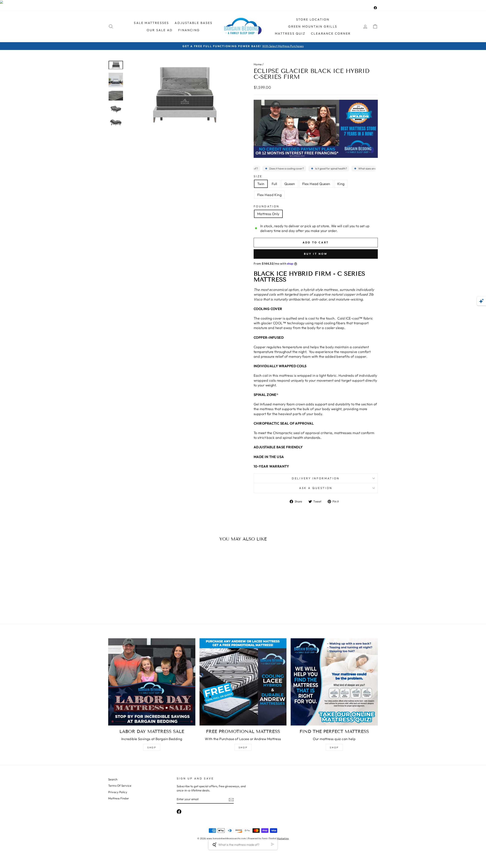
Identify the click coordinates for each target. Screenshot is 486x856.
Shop (243, 747)
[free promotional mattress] (243, 681)
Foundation (266, 206)
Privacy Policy (117, 792)
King (341, 184)
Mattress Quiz (290, 33)
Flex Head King (269, 195)
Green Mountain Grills (312, 26)
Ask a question (315, 488)
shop (151, 747)
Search (113, 779)
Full (274, 184)
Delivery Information (315, 478)
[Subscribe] (231, 799)
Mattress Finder (118, 798)
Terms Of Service (119, 785)
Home (258, 64)
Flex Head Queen (316, 184)
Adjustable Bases (193, 23)
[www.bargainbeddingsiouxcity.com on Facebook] (179, 811)
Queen (289, 184)
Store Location (313, 19)
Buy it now (316, 254)
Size (258, 176)
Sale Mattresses (151, 23)
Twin (260, 184)
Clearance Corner (331, 33)
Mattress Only (268, 214)
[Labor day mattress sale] (151, 681)
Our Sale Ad (160, 30)
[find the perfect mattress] (334, 681)
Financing (189, 30)
